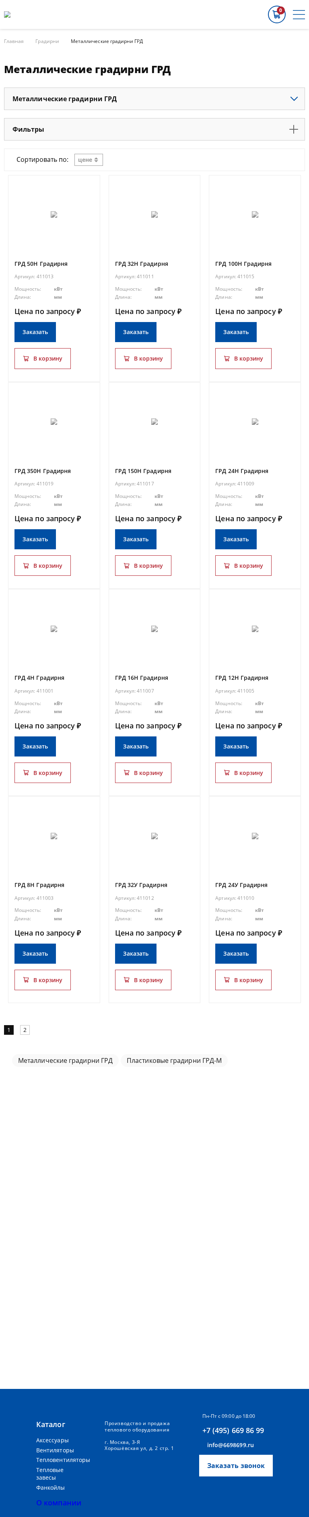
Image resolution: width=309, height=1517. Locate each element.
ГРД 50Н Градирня (41, 263)
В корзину (47, 358)
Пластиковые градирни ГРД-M (174, 1060)
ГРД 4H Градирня (39, 677)
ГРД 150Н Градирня (143, 471)
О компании (58, 1502)
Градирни (47, 41)
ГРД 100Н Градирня (243, 263)
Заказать (35, 332)
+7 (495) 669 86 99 (233, 1430)
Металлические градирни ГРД (65, 1060)
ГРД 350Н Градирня (42, 471)
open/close (294, 98)
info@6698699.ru (230, 1445)
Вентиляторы (55, 1450)
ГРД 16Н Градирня (141, 677)
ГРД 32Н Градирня (141, 263)
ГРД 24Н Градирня (241, 471)
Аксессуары (52, 1440)
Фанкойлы (50, 1487)
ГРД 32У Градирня (141, 885)
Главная (14, 41)
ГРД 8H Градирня (39, 885)
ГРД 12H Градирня (241, 677)
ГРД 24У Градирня (241, 885)
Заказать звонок (236, 1465)
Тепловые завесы (50, 1474)
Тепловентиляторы (60, 1460)
